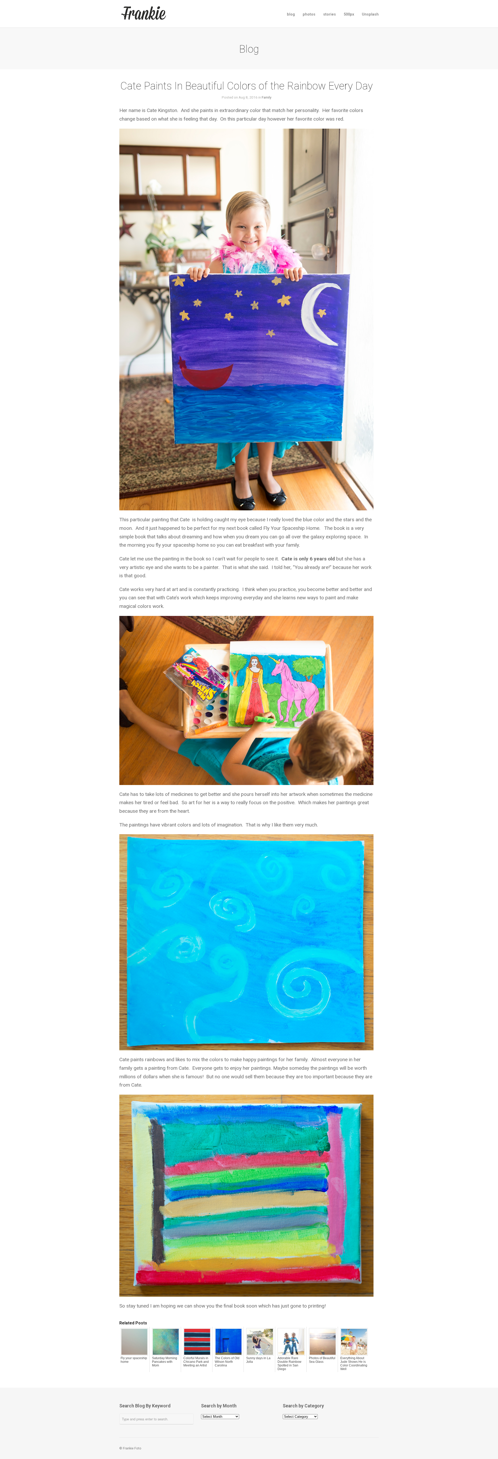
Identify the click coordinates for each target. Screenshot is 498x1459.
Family (266, 97)
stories (329, 14)
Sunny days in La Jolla (258, 1360)
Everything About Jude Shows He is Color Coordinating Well (353, 1363)
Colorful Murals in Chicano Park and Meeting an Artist (196, 1361)
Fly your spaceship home (134, 1360)
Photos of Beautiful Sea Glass (322, 1360)
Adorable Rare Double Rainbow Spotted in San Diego (289, 1363)
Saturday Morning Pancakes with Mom (164, 1361)
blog (291, 14)
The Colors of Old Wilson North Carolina (227, 1361)
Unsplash (370, 14)
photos (309, 14)
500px (349, 14)
